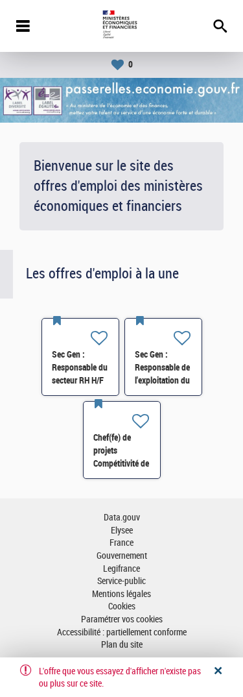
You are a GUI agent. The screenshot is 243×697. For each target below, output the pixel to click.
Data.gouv (122, 517)
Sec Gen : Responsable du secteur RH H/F (80, 367)
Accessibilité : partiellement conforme (122, 632)
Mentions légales (121, 594)
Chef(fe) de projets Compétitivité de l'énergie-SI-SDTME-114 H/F (121, 463)
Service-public (121, 581)
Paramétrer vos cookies (122, 619)
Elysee (122, 530)
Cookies (121, 606)
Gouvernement (122, 555)
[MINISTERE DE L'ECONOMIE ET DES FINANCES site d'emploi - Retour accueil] (121, 26)
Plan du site (122, 644)
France (121, 542)
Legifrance (121, 568)
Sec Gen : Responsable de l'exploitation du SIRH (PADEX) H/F (162, 380)
